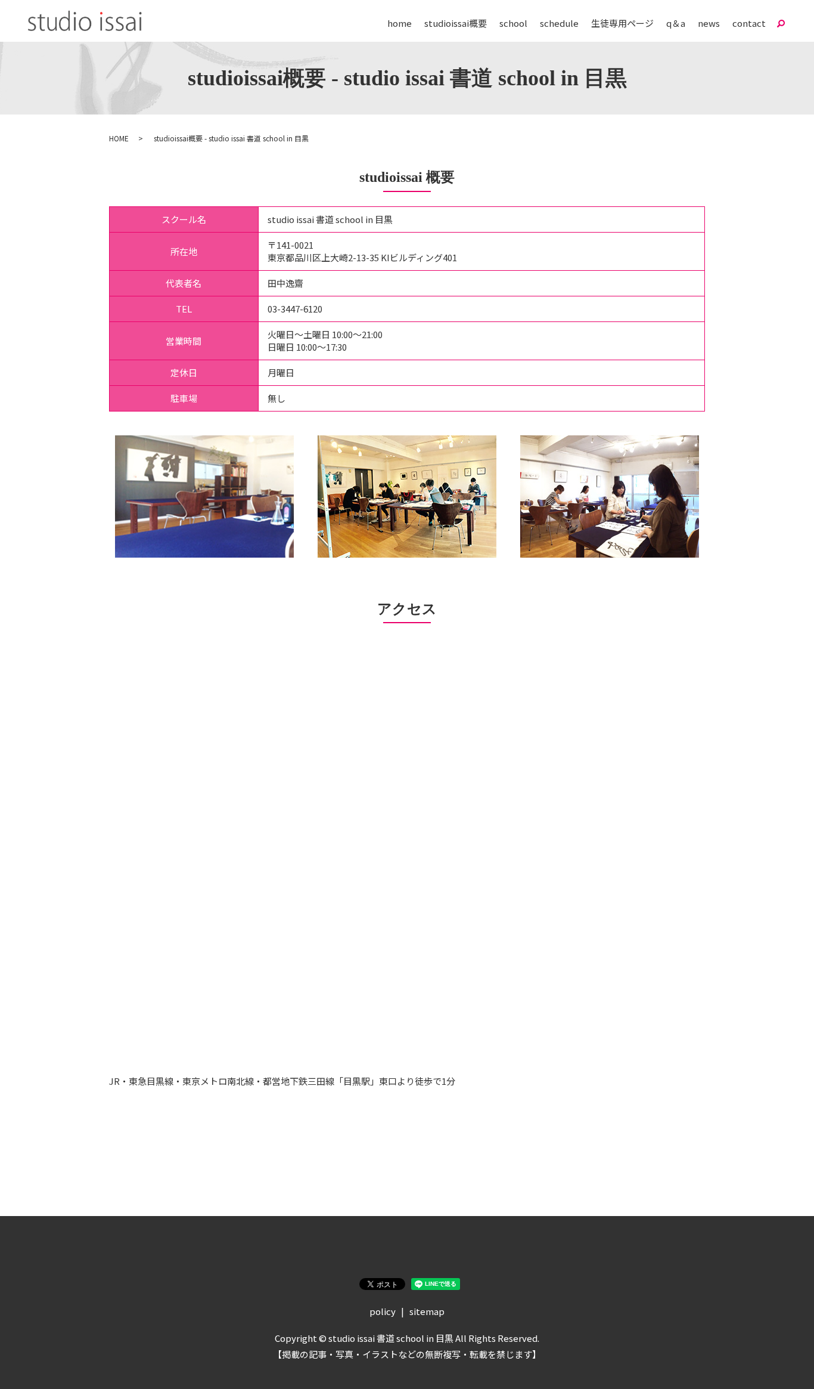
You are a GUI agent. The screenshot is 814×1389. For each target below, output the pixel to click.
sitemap (427, 1311)
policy (382, 1311)
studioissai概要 (455, 23)
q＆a (675, 23)
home (399, 23)
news (709, 23)
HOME (119, 138)
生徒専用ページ (622, 23)
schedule (559, 23)
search (781, 23)
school (513, 23)
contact (749, 23)
